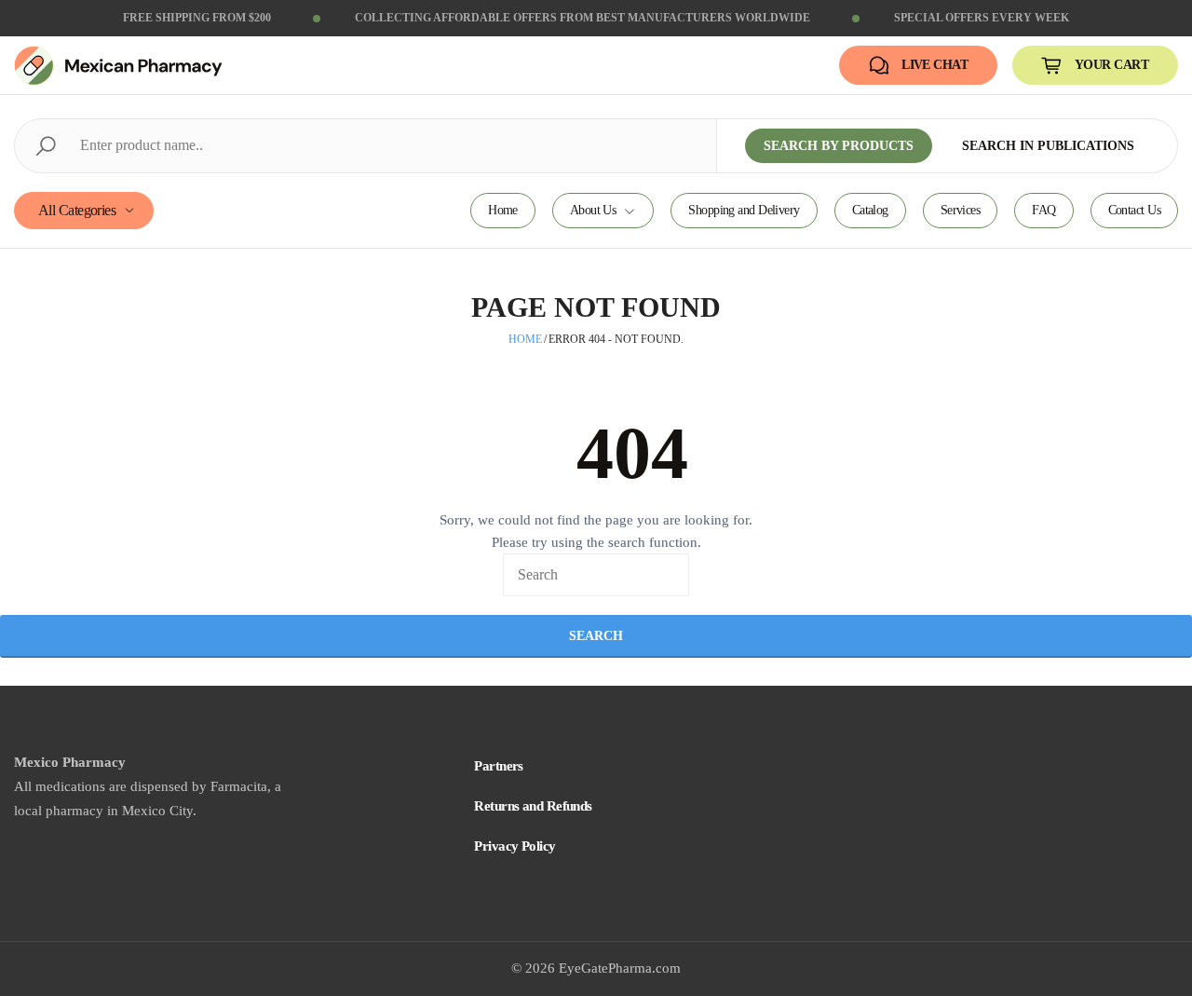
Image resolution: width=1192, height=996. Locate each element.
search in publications (1048, 146)
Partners (498, 765)
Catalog (870, 210)
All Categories (76, 210)
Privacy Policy (514, 846)
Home (503, 210)
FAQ (1043, 210)
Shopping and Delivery (743, 210)
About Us (593, 210)
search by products (839, 146)
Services (961, 210)
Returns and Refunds (532, 805)
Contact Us (1134, 210)
